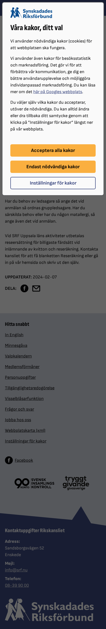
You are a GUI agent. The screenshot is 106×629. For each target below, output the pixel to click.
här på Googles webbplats (57, 91)
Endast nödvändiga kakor (53, 167)
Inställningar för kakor (53, 183)
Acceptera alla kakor (53, 150)
